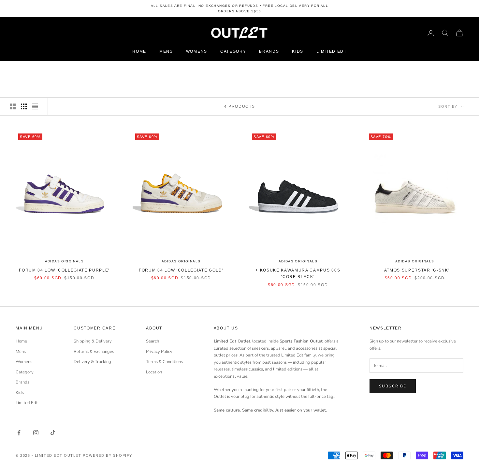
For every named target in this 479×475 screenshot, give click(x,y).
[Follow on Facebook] (19, 432)
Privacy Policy (159, 352)
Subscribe (392, 386)
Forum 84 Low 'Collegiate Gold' (181, 270)
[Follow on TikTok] (53, 432)
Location (154, 372)
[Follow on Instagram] (36, 432)
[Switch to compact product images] (35, 106)
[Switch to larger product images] (13, 106)
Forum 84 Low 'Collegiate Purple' (64, 270)
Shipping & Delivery (93, 341)
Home (139, 51)
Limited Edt (331, 51)
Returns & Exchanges (94, 352)
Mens (166, 51)
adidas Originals (64, 261)
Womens (196, 51)
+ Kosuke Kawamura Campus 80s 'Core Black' (297, 273)
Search (152, 341)
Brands (269, 51)
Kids (297, 51)
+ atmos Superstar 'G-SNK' (414, 270)
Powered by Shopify (107, 455)
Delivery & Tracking (92, 362)
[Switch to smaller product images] (24, 106)
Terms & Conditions (164, 362)
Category (233, 51)
